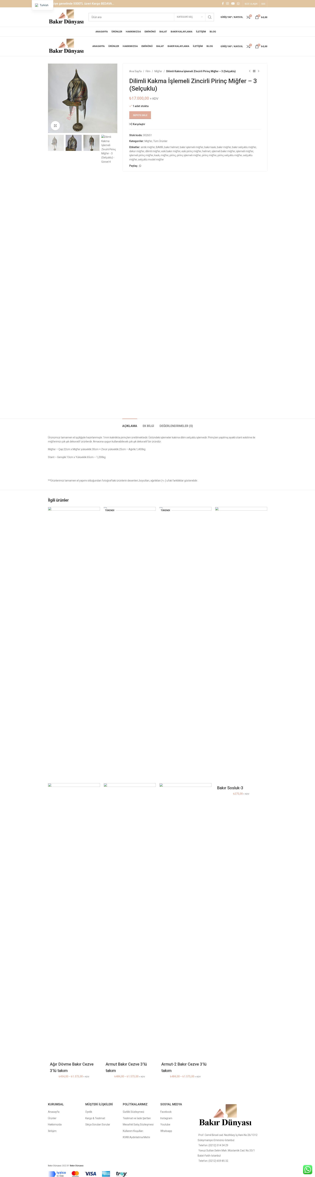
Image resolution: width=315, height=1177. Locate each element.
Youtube (165, 1124)
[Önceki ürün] (250, 71)
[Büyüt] (55, 125)
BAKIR (159, 147)
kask (157, 155)
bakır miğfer (224, 147)
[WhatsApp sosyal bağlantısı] (238, 3)
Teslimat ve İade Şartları (137, 1118)
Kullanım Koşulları (133, 1130)
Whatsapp (166, 1130)
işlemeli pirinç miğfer (141, 155)
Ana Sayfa (135, 71)
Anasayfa (53, 1111)
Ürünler (52, 1118)
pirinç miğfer (209, 155)
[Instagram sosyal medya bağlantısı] (227, 3)
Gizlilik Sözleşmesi (133, 1111)
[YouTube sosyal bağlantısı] (233, 3)
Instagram (166, 1118)
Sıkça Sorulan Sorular (97, 1124)
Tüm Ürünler (160, 141)
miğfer (164, 155)
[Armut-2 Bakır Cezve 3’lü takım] (185, 644)
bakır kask (210, 147)
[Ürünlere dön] (254, 71)
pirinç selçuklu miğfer (230, 155)
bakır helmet (171, 147)
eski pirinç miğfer (191, 151)
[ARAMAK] (210, 17)
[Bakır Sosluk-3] (241, 644)
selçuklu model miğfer (151, 159)
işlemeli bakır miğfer (223, 151)
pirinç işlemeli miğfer (189, 155)
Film (148, 71)
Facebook (166, 1111)
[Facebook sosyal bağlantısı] (223, 3)
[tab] (129, 424)
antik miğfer (148, 147)
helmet (206, 151)
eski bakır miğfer (170, 151)
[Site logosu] (66, 16)
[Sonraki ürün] (258, 71)
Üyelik (88, 1111)
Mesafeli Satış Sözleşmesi (138, 1124)
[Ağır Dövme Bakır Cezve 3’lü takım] (74, 644)
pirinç (173, 155)
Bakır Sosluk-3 (230, 788)
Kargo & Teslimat (95, 1118)
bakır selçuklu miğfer (244, 147)
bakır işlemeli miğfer (191, 147)
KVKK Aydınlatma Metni (136, 1137)
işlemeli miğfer (244, 151)
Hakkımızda (55, 1124)
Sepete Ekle (140, 115)
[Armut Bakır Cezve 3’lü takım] (130, 644)
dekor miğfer (136, 151)
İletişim (52, 1130)
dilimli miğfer (152, 151)
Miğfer (158, 71)
